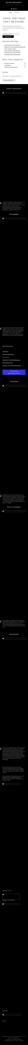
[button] (19, 1032)
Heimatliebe (14, 381)
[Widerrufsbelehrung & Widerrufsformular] (12, 1032)
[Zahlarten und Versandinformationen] (15, 1032)
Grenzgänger (14, 214)
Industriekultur (14, 634)
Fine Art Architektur (14, 507)
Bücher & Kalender (9, 63)
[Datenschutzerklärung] (5, 1032)
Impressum (5, 351)
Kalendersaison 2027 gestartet (12, 45)
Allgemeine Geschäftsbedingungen (11, 360)
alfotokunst (14, 2)
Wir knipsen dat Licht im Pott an (13, 52)
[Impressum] (2, 1032)
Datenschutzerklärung (8, 354)
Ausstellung (8, 65)
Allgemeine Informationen (11, 67)
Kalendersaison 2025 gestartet (12, 50)
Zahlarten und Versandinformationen (12, 365)
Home (10, 12)
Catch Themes (19, 1040)
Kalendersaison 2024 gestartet (12, 54)
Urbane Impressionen (14, 88)
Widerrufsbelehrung (8, 362)
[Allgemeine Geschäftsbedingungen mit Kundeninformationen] (8, 1032)
